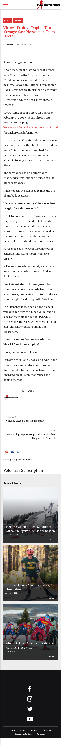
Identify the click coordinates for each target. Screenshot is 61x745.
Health (7, 20)
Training (18, 20)
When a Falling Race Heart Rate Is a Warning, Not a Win (29, 645)
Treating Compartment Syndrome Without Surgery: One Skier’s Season (30, 529)
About (22, 730)
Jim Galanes (51, 598)
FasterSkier (8, 44)
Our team (34, 730)
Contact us (41, 734)
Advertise (47, 730)
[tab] (7, 452)
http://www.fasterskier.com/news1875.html (30, 127)
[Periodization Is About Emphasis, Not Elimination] (30, 573)
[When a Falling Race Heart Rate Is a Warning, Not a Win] (30, 632)
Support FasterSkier (23, 734)
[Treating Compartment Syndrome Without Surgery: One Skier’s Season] (30, 515)
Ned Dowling (51, 540)
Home (12, 730)
